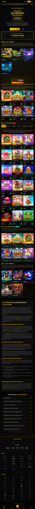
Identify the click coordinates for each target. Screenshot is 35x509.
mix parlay (26, 344)
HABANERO (14, 126)
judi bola (13, 307)
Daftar (29, 1)
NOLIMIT (19, 126)
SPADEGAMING (24, 126)
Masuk (26, 1)
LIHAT (6, 238)
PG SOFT (8, 126)
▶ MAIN (6, 95)
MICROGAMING (30, 126)
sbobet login (17, 318)
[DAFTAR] (17, 506)
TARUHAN (7, 53)
